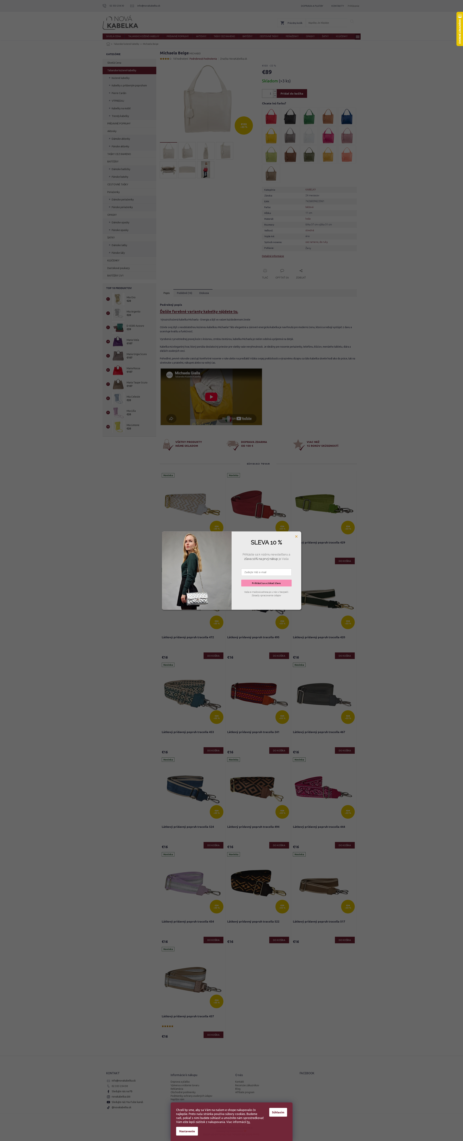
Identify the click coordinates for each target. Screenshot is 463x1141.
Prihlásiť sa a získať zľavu (266, 583)
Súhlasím (278, 1112)
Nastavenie (187, 1131)
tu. (248, 1122)
